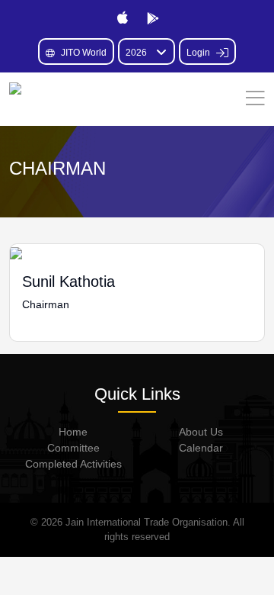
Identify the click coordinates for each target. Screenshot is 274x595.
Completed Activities (73, 464)
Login (199, 52)
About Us (201, 432)
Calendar (201, 448)
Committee (73, 448)
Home (73, 432)
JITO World (84, 52)
